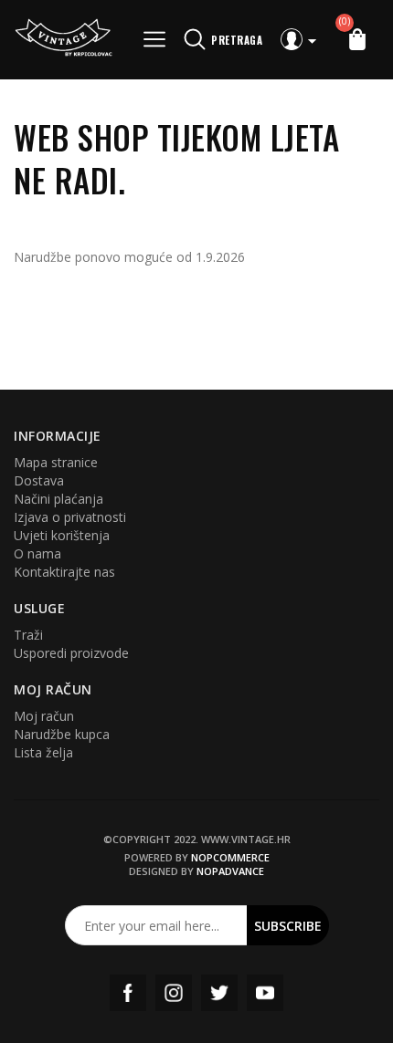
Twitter (219, 993)
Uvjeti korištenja (62, 535)
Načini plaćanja (58, 498)
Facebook (128, 993)
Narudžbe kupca (62, 734)
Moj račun (44, 716)
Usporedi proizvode (71, 653)
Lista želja (43, 752)
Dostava (39, 480)
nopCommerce (230, 857)
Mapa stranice (56, 462)
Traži (28, 634)
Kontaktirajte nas (64, 571)
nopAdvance (230, 871)
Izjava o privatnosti (70, 517)
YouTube (265, 993)
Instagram (173, 993)
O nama (37, 553)
